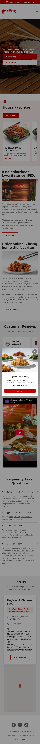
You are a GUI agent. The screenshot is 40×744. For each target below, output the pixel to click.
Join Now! (20, 391)
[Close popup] (34, 351)
